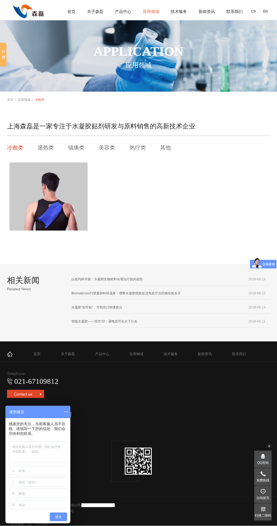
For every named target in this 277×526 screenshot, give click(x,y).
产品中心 (123, 11)
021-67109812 (36, 381)
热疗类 (138, 148)
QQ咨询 (263, 463)
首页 (71, 11)
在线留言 (262, 498)
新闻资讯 (207, 11)
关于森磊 (95, 11)
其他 (165, 148)
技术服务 (179, 11)
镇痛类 (76, 148)
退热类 (46, 148)
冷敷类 (15, 148)
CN (253, 11)
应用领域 (151, 11)
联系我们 (234, 11)
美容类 (107, 148)
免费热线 (262, 480)
